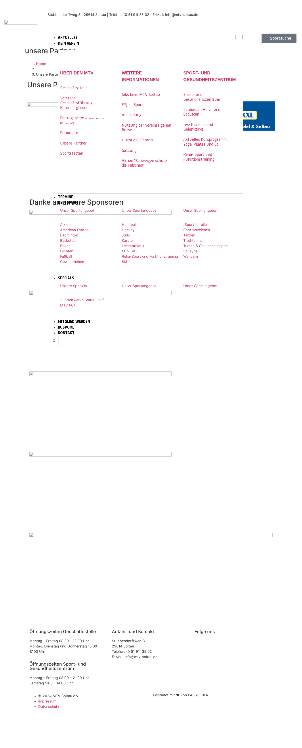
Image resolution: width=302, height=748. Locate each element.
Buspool (66, 327)
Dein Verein (68, 43)
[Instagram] (200, 643)
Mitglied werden (74, 321)
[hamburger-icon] (239, 37)
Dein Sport (68, 202)
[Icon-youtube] (293, 20)
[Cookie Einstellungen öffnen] (33, 745)
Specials (66, 278)
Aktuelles (68, 37)
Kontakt (66, 333)
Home (41, 63)
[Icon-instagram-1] (277, 7)
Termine (65, 197)
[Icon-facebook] (293, 7)
